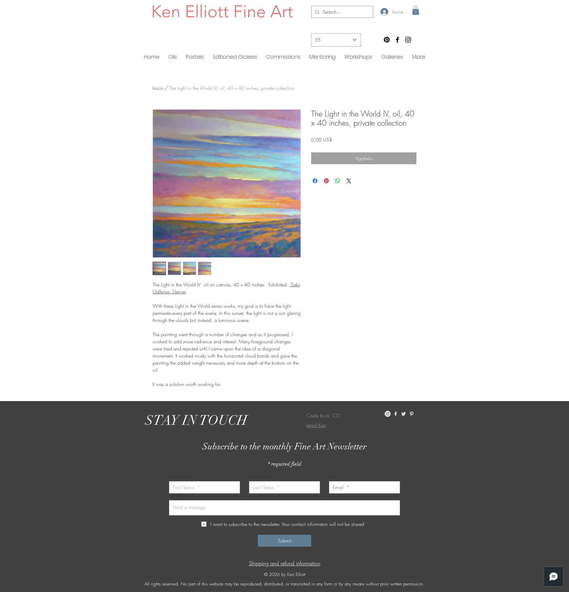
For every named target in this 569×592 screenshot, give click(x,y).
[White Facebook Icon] (396, 414)
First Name (178, 477)
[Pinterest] (387, 40)
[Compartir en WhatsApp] (337, 180)
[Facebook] (397, 40)
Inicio (158, 88)
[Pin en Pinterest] (326, 180)
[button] (415, 10)
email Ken (316, 425)
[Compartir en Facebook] (315, 180)
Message (177, 496)
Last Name (258, 477)
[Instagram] (408, 40)
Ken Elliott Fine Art (222, 11)
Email (333, 477)
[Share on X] (348, 180)
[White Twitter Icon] (404, 414)
